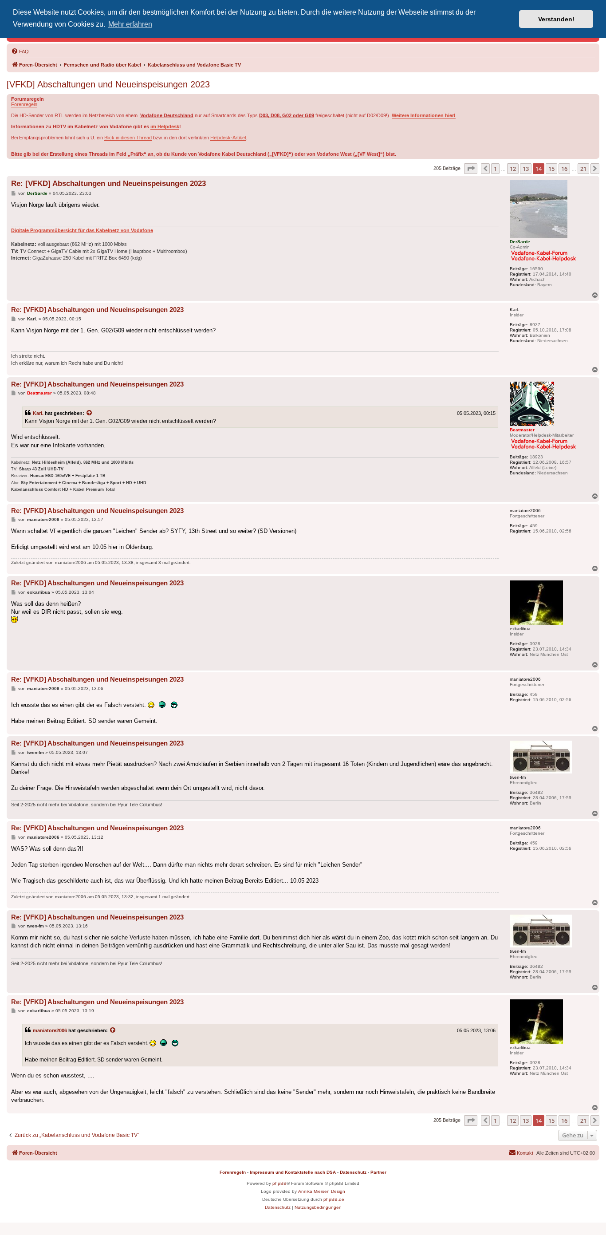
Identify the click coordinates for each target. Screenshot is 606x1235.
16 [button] (564, 169)
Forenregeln (24, 104)
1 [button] (495, 169)
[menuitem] (20, 51)
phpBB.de (333, 1199)
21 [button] (583, 169)
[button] (470, 168)
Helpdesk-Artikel (228, 137)
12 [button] (513, 169)
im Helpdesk (164, 126)
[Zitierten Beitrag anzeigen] (90, 413)
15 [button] (551, 169)
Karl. (38, 413)
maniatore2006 (50, 1030)
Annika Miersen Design (321, 1191)
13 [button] (526, 169)
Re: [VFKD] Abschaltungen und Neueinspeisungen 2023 (108, 183)
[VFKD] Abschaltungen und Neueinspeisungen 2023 (108, 84)
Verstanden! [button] (556, 19)
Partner (378, 1172)
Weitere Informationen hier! (424, 115)
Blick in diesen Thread (128, 137)
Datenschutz (353, 1172)
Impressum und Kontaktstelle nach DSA (293, 1172)
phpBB (279, 1183)
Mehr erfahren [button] (130, 24)
